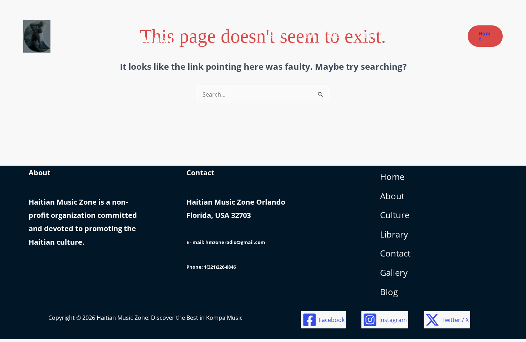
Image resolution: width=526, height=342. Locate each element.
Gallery (394, 272)
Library (394, 234)
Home (392, 176)
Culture (394, 215)
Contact (395, 253)
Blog (389, 292)
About (392, 196)
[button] (485, 36)
